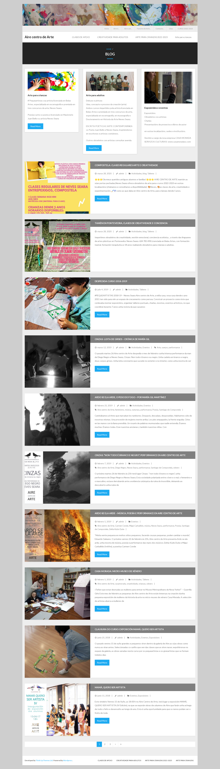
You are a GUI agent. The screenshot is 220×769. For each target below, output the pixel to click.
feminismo (119, 410)
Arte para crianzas (185, 760)
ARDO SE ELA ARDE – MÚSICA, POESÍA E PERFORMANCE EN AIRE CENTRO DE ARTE (138, 513)
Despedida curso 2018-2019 (111, 281)
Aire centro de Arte (105, 410)
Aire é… (116, 28)
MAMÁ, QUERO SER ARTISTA (110, 687)
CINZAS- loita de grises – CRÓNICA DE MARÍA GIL (122, 339)
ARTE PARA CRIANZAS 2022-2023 (158, 760)
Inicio (106, 28)
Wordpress (67, 760)
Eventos (146, 347)
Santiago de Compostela (170, 410)
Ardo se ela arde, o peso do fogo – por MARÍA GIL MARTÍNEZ (130, 397)
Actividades (136, 173)
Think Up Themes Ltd (44, 760)
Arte (159, 347)
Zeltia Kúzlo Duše (116, 529)
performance (174, 347)
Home (108, 49)
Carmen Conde (121, 526)
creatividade (132, 583)
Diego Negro (120, 467)
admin (121, 173)
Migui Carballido (136, 526)
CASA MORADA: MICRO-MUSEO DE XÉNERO (118, 571)
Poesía (155, 410)
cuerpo (165, 347)
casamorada (120, 583)
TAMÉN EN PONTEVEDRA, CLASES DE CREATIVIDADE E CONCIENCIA (131, 223)
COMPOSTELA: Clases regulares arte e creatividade (126, 165)
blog (145, 173)
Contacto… (160, 28)
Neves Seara (132, 467)
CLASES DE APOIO (105, 760)
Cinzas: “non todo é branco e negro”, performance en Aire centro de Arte (140, 455)
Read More (35, 126)
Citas (171, 28)
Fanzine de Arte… (144, 28)
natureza (135, 410)
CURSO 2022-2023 (185, 28)
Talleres (150, 173)
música (128, 410)
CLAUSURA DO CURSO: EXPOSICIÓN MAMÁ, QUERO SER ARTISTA (129, 629)
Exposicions (154, 637)
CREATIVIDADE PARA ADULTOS (128, 760)
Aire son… (128, 28)
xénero (176, 467)
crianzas (142, 583)
